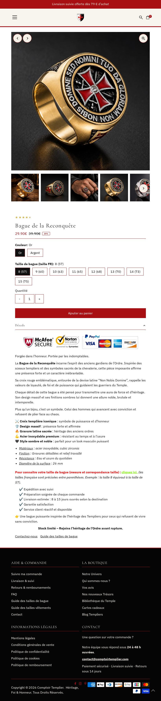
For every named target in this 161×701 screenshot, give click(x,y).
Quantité (21, 291)
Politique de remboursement (31, 665)
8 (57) (22, 272)
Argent (35, 253)
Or (20, 253)
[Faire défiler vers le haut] (153, 690)
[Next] (27, 38)
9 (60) (40, 272)
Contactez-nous (26, 536)
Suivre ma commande (26, 574)
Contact (16, 614)
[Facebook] (75, 683)
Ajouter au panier (80, 313)
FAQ (14, 594)
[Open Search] (141, 17)
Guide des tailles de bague (59, 536)
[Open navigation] (14, 17)
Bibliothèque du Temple (98, 601)
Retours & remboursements (31, 587)
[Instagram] (80, 683)
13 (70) (116, 272)
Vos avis (88, 587)
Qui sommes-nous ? (96, 581)
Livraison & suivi (22, 581)
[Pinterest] (85, 683)
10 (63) (58, 272)
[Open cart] (148, 17)
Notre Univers (92, 574)
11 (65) (77, 272)
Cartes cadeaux (93, 608)
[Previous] (17, 38)
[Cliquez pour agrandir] (143, 38)
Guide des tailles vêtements (31, 608)
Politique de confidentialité (30, 652)
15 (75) (23, 281)
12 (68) (96, 272)
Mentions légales (23, 638)
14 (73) (135, 272)
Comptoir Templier (50, 687)
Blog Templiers (92, 614)
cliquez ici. (130, 472)
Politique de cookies (25, 658)
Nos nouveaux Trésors (97, 594)
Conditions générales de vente (32, 645)
